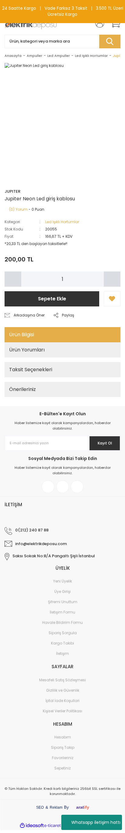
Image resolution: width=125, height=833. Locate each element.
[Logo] (31, 23)
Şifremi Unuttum (62, 601)
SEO (40, 807)
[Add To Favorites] (112, 298)
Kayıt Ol (105, 443)
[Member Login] (97, 23)
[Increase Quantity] (112, 279)
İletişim (62, 653)
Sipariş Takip (62, 747)
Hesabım (62, 737)
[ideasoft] (32, 825)
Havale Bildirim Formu (62, 622)
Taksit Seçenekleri (30, 369)
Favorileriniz (62, 757)
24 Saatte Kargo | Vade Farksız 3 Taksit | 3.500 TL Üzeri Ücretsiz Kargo (62, 11)
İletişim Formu (62, 612)
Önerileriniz (22, 389)
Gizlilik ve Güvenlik (62, 690)
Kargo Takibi (62, 643)
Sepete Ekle (52, 298)
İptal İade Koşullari (62, 700)
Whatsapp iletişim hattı (95, 822)
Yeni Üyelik (62, 581)
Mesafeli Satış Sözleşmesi (62, 680)
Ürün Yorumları (27, 349)
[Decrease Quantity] (13, 279)
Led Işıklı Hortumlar (62, 221)
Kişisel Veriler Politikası (62, 711)
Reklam (56, 807)
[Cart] (113, 23)
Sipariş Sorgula (63, 632)
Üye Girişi (62, 591)
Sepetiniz (62, 768)
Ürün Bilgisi (21, 334)
